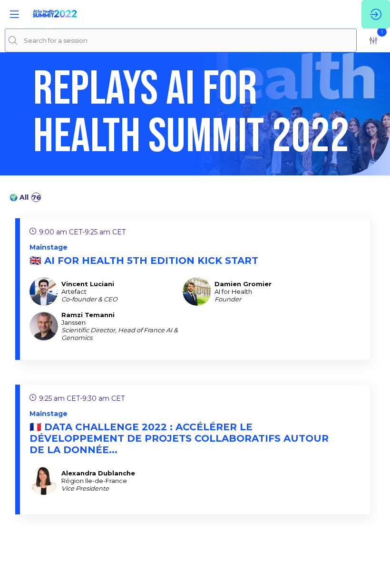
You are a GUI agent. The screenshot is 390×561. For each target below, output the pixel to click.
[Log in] (375, 14)
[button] (14, 14)
